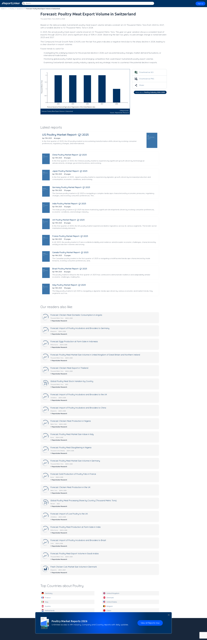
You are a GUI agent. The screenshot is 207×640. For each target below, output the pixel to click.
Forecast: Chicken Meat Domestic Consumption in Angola (76, 315)
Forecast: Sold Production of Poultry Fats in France (73, 474)
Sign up (200, 4)
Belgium (110, 606)
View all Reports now (150, 623)
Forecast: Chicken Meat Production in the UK (70, 487)
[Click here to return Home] (11, 3)
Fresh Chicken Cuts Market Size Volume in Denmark (73, 567)
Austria (47, 606)
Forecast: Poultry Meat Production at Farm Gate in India (75, 527)
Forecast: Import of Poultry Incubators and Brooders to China (78, 408)
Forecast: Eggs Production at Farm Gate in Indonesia (74, 341)
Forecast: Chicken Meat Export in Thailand (69, 368)
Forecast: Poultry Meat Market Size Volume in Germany (75, 461)
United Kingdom (113, 593)
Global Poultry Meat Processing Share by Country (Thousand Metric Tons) (83, 500)
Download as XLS (146, 72)
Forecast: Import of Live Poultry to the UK (69, 514)
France (48, 597)
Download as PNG (146, 79)
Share (141, 85)
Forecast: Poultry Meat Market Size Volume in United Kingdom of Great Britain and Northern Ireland (95, 355)
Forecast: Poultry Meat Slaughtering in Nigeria (70, 447)
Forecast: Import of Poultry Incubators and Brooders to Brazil (78, 540)
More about (150, 92)
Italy (46, 602)
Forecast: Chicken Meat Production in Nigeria (70, 421)
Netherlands (50, 610)
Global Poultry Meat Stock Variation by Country (71, 381)
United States (112, 602)
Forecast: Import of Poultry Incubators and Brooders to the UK (78, 394)
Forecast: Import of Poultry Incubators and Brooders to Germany (79, 328)
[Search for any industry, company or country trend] (24, 3)
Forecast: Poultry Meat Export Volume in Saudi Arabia (74, 553)
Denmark (110, 597)
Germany (48, 593)
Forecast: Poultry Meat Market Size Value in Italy (72, 434)
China (109, 610)
